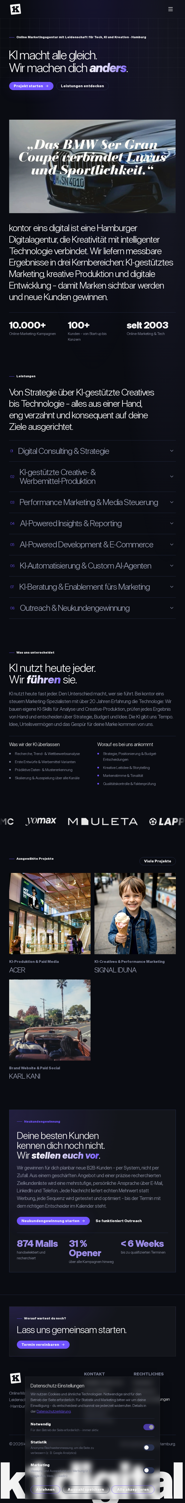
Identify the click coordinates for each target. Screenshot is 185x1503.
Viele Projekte (157, 861)
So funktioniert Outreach (119, 1221)
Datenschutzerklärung (54, 1411)
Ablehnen (45, 1489)
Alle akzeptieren (133, 1489)
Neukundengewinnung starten (50, 1221)
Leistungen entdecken (82, 86)
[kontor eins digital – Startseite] (15, 9)
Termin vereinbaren (40, 1344)
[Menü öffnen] (170, 9)
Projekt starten (28, 86)
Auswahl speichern (86, 1489)
